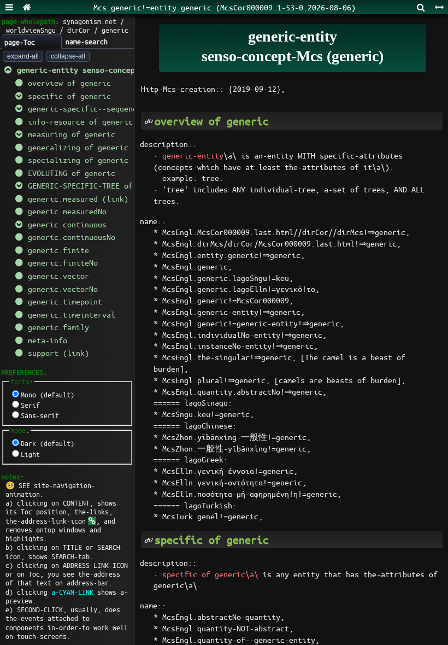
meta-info (47, 340)
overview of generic (69, 82)
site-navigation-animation (50, 489)
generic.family (58, 327)
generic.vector (58, 275)
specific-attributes (361, 155)
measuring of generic (71, 134)
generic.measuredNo (67, 211)
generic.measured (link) (78, 198)
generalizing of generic (78, 147)
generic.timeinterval (71, 314)
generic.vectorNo (63, 289)
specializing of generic (78, 160)
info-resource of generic (80, 121)
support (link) (58, 352)
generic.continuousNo (71, 237)
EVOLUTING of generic (71, 173)
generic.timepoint (65, 301)
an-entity (273, 155)
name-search (87, 41)
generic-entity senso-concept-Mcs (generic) (109, 69)
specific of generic (69, 96)
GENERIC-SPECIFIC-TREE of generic (98, 185)
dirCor (78, 29)
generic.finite (58, 250)
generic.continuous (67, 224)
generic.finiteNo (63, 262)
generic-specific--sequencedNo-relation (111, 108)
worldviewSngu (31, 29)
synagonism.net (89, 21)
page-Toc (19, 41)
